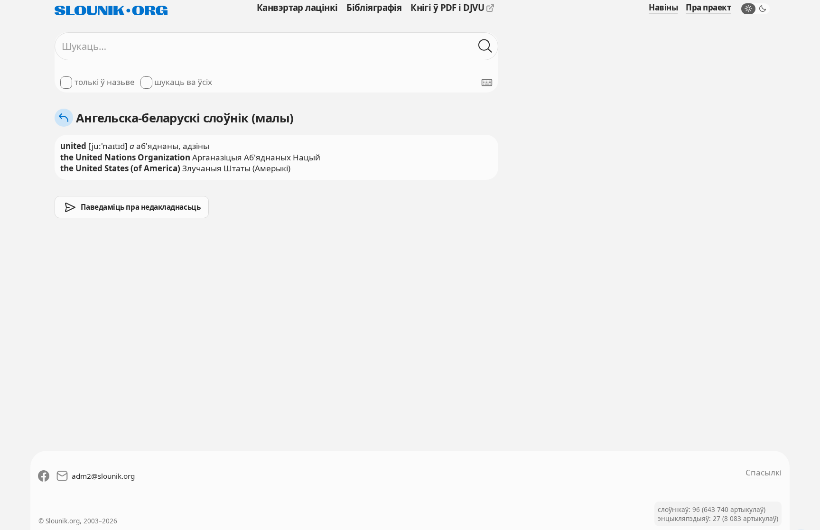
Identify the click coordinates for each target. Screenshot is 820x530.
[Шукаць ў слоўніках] (485, 46)
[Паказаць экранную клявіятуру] (487, 82)
